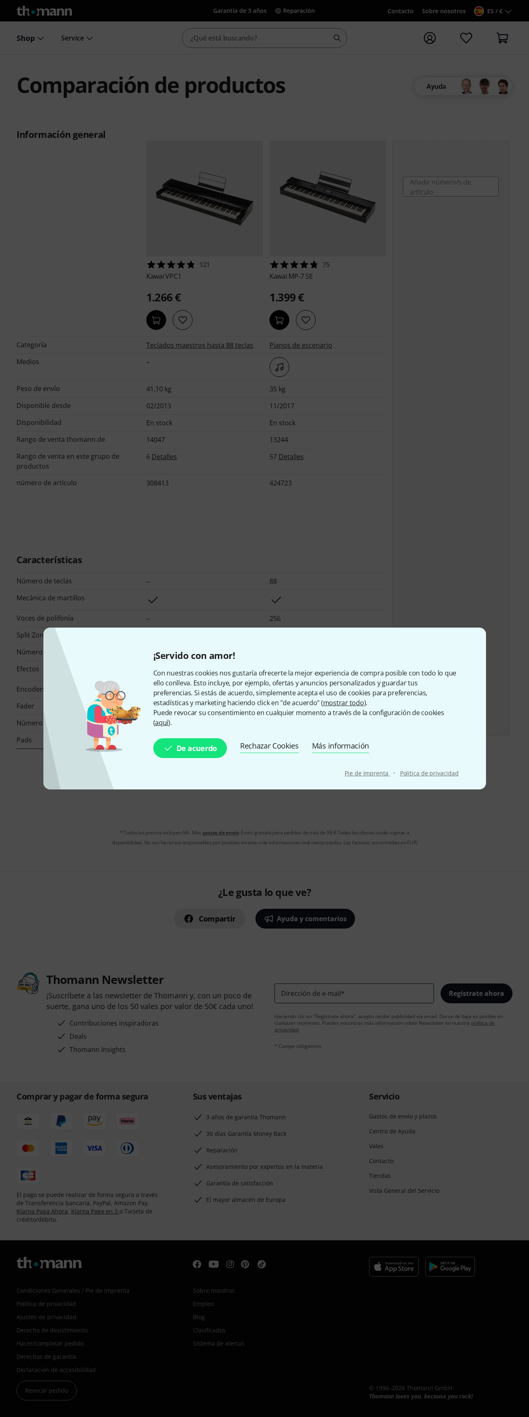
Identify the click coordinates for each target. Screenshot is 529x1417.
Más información (340, 746)
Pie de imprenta (367, 773)
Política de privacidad (429, 773)
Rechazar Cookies (269, 746)
